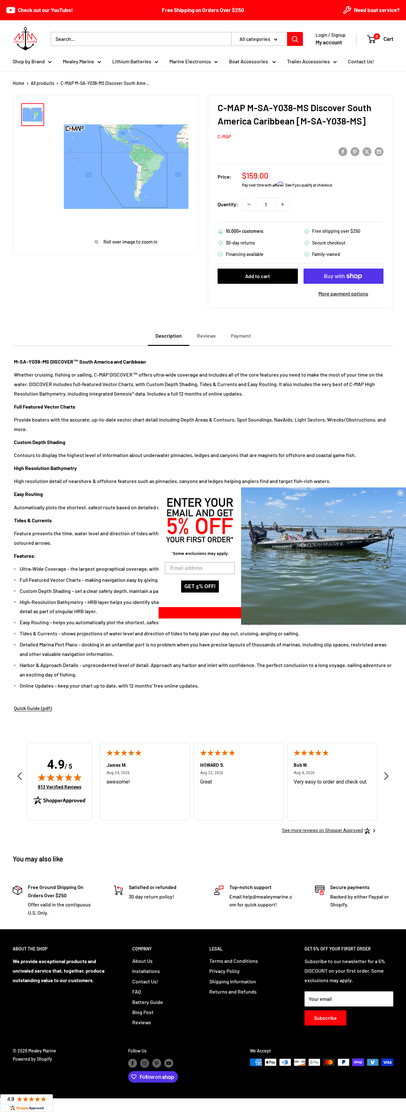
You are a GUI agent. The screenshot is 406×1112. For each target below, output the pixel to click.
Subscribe (325, 1018)
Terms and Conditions (233, 961)
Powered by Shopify (32, 1059)
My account (329, 42)
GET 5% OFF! (200, 586)
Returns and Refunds (233, 991)
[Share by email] (379, 151)
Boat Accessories (249, 61)
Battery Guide (147, 1002)
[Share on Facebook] (342, 151)
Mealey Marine (78, 61)
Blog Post (143, 1012)
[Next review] (386, 777)
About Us (142, 961)
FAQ (136, 991)
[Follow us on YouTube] (168, 1062)
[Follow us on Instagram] (144, 1062)
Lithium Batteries (131, 61)
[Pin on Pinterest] (354, 151)
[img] (59, 777)
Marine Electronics (190, 61)
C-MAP (224, 136)
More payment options (343, 293)
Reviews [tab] (206, 336)
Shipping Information (232, 981)
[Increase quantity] (282, 204)
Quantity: (228, 204)
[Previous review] (20, 777)
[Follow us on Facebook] (132, 1062)
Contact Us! (361, 61)
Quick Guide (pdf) (33, 708)
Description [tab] (168, 336)
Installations (146, 971)
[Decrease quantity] (249, 204)
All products (42, 83)
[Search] (295, 39)
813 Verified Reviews (60, 787)
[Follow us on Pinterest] (156, 1062)
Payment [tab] (241, 336)
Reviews (141, 1022)
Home (18, 83)
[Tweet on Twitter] (367, 151)
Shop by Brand (29, 61)
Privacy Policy (224, 971)
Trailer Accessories (308, 61)
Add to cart (257, 276)
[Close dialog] (400, 493)
